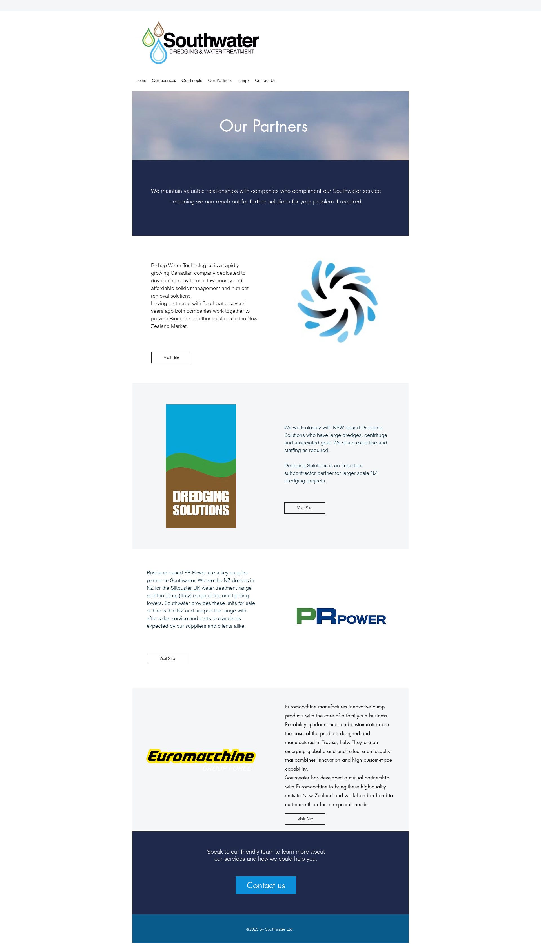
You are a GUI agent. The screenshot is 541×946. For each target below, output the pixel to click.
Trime (171, 595)
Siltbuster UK (185, 588)
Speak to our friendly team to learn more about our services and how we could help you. (266, 855)
